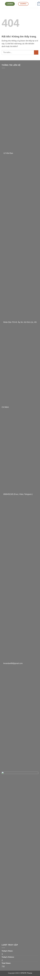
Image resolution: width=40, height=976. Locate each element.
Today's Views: (7, 951)
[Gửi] (36, 52)
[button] (2, 4)
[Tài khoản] (33, 3)
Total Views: (6, 963)
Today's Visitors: (8, 957)
